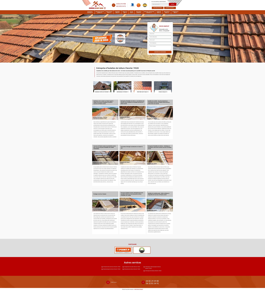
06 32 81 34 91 (121, 6)
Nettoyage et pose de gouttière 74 (100, 12)
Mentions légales (138, 289)
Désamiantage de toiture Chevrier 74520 (111, 269)
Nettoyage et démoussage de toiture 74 (149, 12)
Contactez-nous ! (170, 7)
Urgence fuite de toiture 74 (109, 12)
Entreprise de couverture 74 (89, 12)
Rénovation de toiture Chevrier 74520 (132, 269)
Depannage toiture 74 (117, 12)
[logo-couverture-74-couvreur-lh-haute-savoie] (97, 5)
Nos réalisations (158, 7)
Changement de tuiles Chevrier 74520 (132, 266)
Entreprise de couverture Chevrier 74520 (111, 266)
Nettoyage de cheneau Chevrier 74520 (153, 270)
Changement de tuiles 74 (175, 12)
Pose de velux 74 (131, 12)
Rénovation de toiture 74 (166, 12)
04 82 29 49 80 (121, 4)
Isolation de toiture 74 (159, 12)
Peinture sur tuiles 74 (125, 12)
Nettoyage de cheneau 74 (138, 12)
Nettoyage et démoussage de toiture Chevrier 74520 (153, 267)
